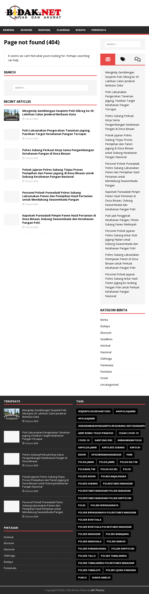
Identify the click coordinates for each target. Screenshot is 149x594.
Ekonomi (26, 30)
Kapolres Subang (113, 447)
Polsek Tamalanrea (114, 555)
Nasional (44, 30)
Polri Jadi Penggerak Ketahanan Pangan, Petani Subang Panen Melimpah (122, 220)
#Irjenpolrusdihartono (94, 411)
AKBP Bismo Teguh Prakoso (95, 433)
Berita (104, 320)
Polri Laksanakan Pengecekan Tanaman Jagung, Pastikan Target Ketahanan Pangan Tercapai (56, 132)
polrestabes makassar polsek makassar (104, 490)
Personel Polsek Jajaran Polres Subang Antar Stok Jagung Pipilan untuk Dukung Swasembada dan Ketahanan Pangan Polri (121, 239)
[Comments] (137, 59)
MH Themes (97, 590)
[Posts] (107, 59)
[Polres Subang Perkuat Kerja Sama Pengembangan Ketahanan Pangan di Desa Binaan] (11, 157)
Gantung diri (103, 440)
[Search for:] (50, 87)
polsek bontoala (89, 519)
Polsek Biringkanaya (104, 505)
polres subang (88, 483)
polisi (127, 469)
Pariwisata (98, 30)
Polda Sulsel (109, 469)
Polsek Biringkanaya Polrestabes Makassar (107, 512)
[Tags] (122, 59)
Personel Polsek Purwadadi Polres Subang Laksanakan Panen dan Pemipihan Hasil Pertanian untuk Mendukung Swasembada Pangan (57, 196)
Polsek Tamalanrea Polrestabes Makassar (106, 563)
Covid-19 (83, 440)
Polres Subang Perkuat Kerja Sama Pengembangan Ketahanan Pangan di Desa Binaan (58, 151)
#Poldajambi (86, 418)
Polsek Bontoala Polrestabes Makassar (105, 527)
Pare (129, 454)
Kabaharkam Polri (130, 440)
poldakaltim (86, 469)
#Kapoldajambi (126, 411)
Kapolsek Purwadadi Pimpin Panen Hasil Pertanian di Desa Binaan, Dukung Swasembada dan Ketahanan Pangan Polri (59, 219)
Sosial (104, 378)
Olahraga (63, 30)
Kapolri (135, 447)
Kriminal (9, 30)
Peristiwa (106, 371)
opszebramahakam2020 (106, 454)
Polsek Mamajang (117, 534)
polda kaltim (129, 462)
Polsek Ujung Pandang (121, 570)
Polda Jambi (107, 462)
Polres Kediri (87, 476)
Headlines (106, 339)
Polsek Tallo (87, 555)
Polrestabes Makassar (118, 483)
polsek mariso (116, 541)
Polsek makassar (89, 534)
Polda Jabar (86, 462)
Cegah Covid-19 (129, 433)
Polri (81, 505)
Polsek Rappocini (122, 548)
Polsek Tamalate (89, 570)
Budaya (80, 30)
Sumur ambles (101, 577)
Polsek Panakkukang (92, 548)
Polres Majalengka (113, 476)
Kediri (82, 454)
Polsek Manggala (89, 541)
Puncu (82, 577)
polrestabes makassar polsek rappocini (104, 498)
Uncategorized (109, 384)
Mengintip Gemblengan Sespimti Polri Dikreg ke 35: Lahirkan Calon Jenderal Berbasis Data (58, 112)
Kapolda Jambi (87, 447)
